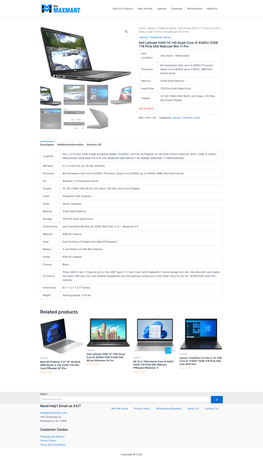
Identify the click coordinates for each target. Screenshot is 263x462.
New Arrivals (145, 8)
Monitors (212, 8)
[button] (126, 31)
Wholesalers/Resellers (168, 408)
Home (142, 28)
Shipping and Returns (52, 436)
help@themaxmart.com (53, 412)
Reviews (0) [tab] (94, 144)
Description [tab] (47, 144)
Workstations (194, 8)
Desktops (176, 8)
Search (43, 394)
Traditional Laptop (167, 28)
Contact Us (211, 408)
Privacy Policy (48, 440)
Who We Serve (119, 408)
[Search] (217, 399)
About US (193, 408)
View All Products (122, 8)
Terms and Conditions (52, 444)
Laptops (162, 8)
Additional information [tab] (70, 144)
